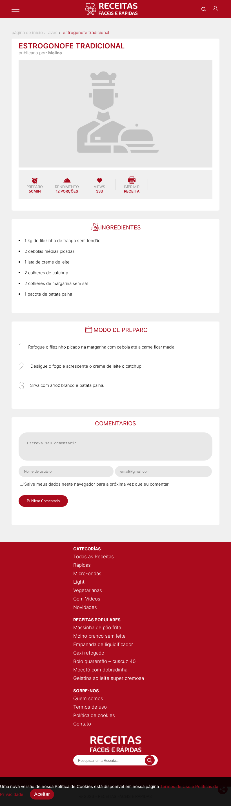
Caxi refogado (88, 653)
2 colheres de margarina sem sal (56, 283)
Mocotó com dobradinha (100, 670)
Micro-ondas (87, 573)
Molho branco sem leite (99, 636)
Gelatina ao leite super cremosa (108, 678)
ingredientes (120, 227)
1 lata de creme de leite (47, 262)
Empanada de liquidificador (103, 644)
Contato (82, 724)
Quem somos (88, 698)
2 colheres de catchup (46, 272)
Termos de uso (90, 707)
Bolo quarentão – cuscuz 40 (104, 661)
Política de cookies (94, 715)
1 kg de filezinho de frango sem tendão (63, 240)
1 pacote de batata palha (48, 294)
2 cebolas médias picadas (50, 251)
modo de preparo (121, 330)
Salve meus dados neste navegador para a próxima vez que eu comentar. (97, 484)
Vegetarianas (87, 590)
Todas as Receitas (93, 556)
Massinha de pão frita (97, 627)
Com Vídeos (86, 599)
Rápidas (82, 565)
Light (79, 582)
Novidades (85, 607)
